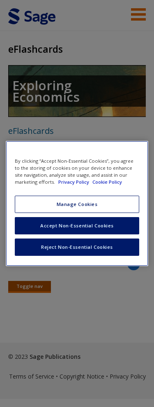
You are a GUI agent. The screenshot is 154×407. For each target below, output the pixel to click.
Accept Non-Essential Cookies (77, 225)
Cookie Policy (107, 182)
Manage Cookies (77, 204)
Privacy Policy (74, 182)
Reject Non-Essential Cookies (77, 247)
